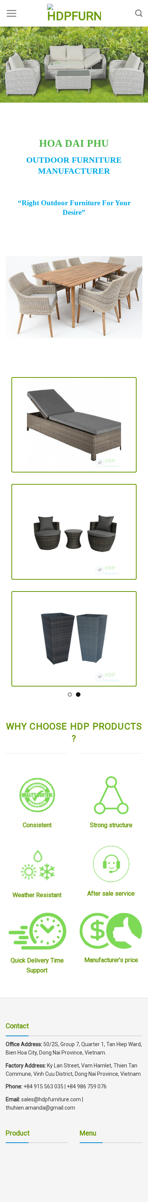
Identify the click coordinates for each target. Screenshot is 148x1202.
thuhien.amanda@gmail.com (40, 1108)
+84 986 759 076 (87, 1086)
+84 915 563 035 (43, 1086)
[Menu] (11, 13)
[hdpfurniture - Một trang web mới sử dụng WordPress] (74, 13)
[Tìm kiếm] (138, 13)
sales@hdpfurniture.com (50, 1099)
